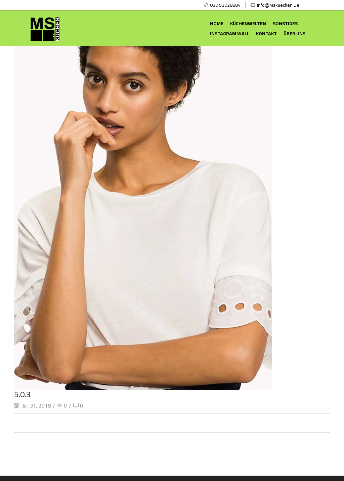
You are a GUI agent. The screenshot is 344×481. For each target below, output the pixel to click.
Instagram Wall (229, 33)
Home (216, 23)
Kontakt (266, 33)
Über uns (294, 33)
